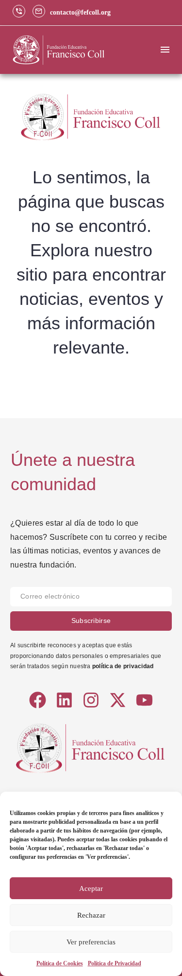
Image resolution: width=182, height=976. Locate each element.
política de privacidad (122, 666)
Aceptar (91, 888)
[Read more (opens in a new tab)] (21, 12)
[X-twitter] (117, 700)
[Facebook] (37, 700)
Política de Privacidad (114, 963)
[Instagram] (91, 700)
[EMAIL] (91, 599)
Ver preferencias (91, 942)
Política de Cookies (59, 963)
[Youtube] (144, 700)
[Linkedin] (64, 700)
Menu (165, 49)
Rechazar (91, 915)
